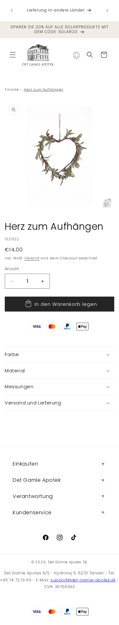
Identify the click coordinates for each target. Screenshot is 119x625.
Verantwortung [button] (33, 496)
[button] (13, 55)
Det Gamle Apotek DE (68, 562)
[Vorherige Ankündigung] (12, 11)
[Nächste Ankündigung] (107, 11)
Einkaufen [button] (25, 463)
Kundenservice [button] (32, 512)
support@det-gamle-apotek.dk (83, 580)
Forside (11, 89)
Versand (31, 258)
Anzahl (12, 269)
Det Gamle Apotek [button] (37, 480)
